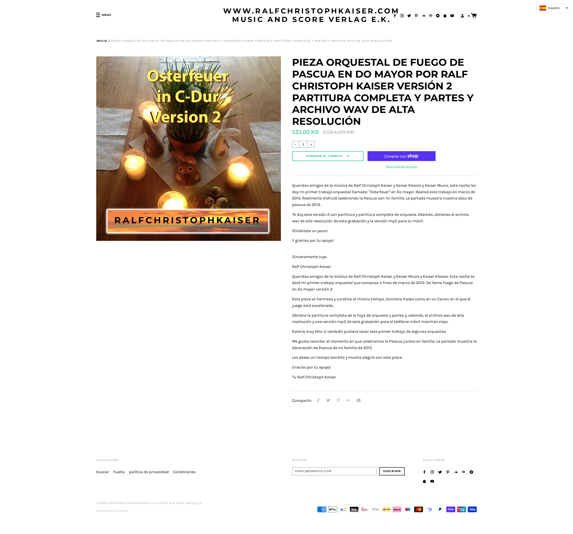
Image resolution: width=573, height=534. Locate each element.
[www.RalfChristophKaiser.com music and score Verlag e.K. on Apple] (445, 15)
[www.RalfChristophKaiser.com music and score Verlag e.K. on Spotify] (430, 15)
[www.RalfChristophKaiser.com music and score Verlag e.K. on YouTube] (452, 15)
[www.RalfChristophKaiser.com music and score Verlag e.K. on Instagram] (402, 15)
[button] (553, 8)
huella (119, 472)
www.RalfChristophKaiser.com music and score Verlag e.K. (311, 15)
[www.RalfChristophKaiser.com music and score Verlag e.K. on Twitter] (409, 15)
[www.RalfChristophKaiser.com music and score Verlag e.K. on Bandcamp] (438, 15)
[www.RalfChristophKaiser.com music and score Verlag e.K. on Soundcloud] (423, 15)
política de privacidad (149, 472)
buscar (102, 472)
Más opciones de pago (401, 166)
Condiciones (184, 472)
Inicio (101, 40)
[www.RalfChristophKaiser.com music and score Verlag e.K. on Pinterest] (416, 15)
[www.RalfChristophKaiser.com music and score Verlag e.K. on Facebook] (395, 15)
